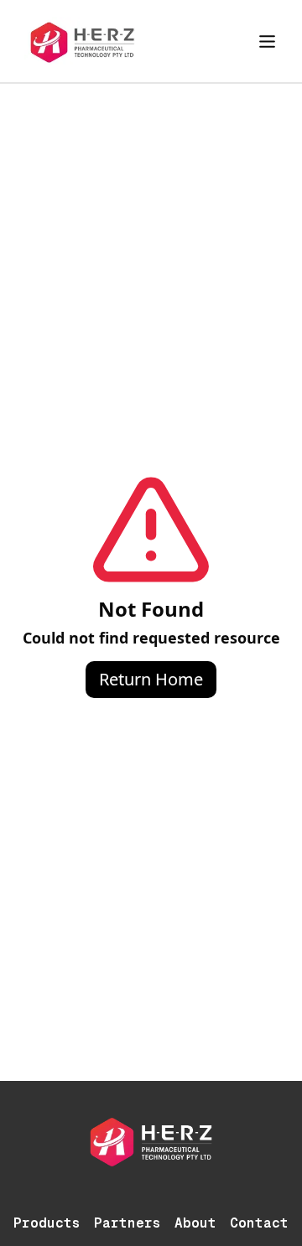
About (195, 1223)
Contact (259, 1223)
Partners (127, 1223)
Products (47, 1223)
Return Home (151, 679)
